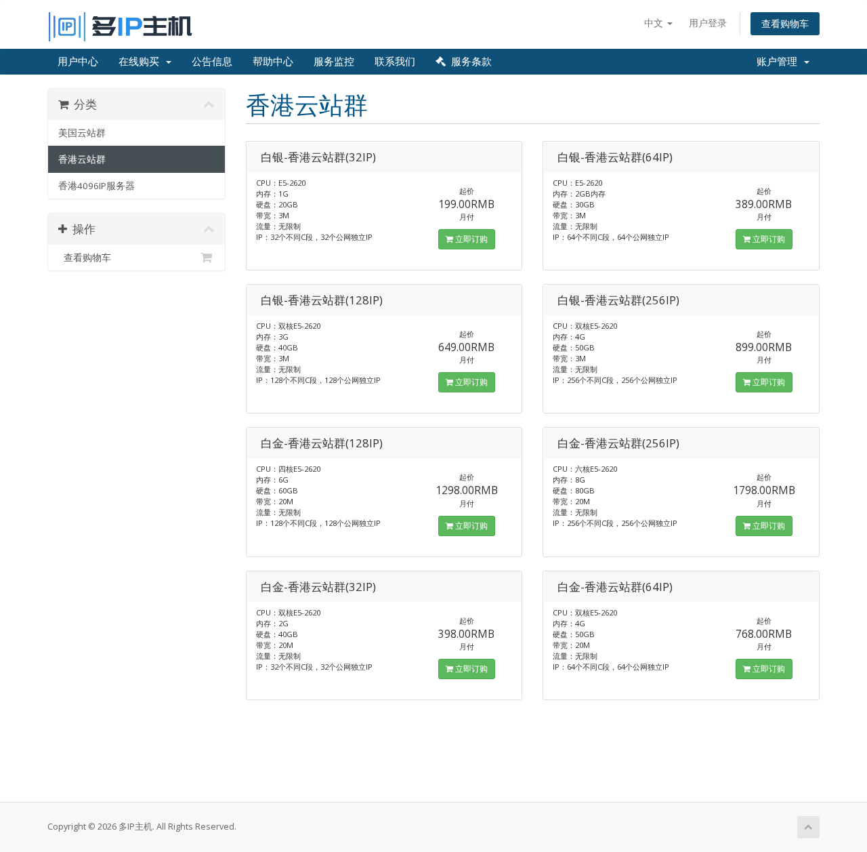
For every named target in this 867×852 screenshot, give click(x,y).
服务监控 (334, 62)
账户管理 (780, 62)
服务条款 (469, 62)
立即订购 (470, 239)
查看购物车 (785, 23)
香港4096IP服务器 (96, 186)
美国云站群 (82, 133)
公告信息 (212, 62)
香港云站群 (82, 159)
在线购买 (142, 62)
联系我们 (395, 62)
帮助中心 (273, 62)
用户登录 (708, 22)
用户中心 (78, 62)
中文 (655, 22)
